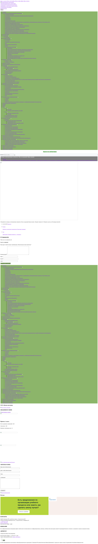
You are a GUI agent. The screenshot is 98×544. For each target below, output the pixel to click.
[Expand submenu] (22, 13)
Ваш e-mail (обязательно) (5, 470)
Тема (1, 474)
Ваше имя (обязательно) (5, 467)
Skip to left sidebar (11, 1)
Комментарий (3, 254)
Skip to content (3, 1)
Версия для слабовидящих (50, 151)
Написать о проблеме (23, 511)
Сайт (1, 261)
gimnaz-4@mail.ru (4, 522)
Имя (1, 256)
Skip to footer (26, 1)
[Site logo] (8, 8)
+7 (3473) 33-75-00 (4, 521)
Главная (4, 159)
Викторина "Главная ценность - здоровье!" (12, 234)
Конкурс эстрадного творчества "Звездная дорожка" (14, 229)
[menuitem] (4, 12)
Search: (2, 154)
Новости (9, 224)
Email (1, 258)
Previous (4, 226)
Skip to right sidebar (19, 1)
